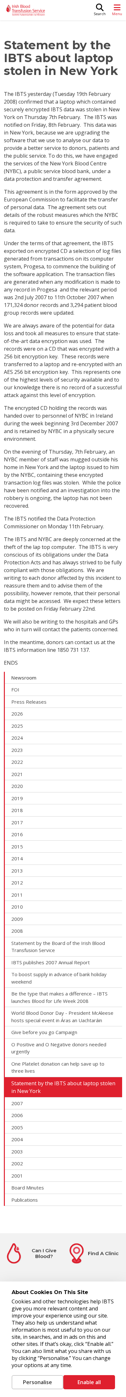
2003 (17, 1151)
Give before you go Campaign (44, 1032)
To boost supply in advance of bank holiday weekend (59, 978)
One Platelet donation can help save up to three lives (57, 1067)
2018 (17, 810)
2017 (17, 822)
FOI (15, 689)
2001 (17, 1175)
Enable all (89, 1382)
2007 (17, 1103)
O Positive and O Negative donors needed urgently (58, 1048)
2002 (17, 1163)
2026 (17, 713)
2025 (17, 726)
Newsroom (24, 677)
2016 (17, 834)
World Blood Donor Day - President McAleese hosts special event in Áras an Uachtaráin (62, 1016)
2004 (17, 1139)
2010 (17, 906)
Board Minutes (27, 1187)
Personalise (37, 1382)
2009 (17, 919)
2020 (17, 786)
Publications (24, 1200)
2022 (17, 762)
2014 (17, 858)
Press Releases (29, 701)
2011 (17, 895)
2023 (17, 750)
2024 (17, 738)
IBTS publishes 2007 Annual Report (50, 962)
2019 (17, 798)
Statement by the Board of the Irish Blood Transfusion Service (58, 947)
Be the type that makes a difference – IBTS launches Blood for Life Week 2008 (59, 997)
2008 (17, 931)
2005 (17, 1127)
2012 (17, 882)
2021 (17, 774)
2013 (17, 870)
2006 (17, 1115)
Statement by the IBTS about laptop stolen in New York (63, 1087)
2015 (17, 846)
